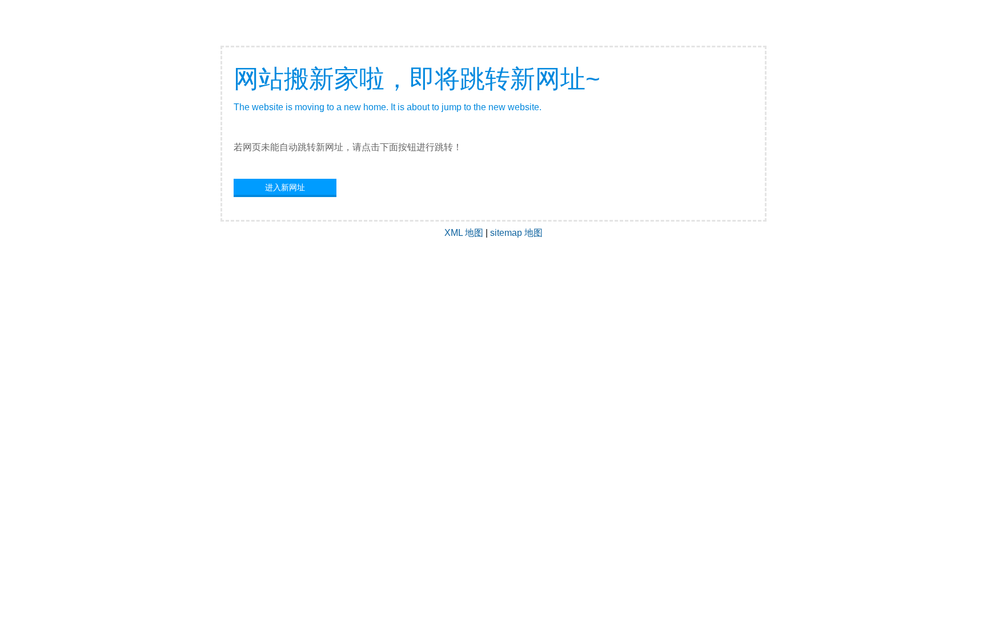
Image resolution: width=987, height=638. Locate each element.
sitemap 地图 (516, 233)
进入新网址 (285, 187)
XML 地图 (463, 233)
